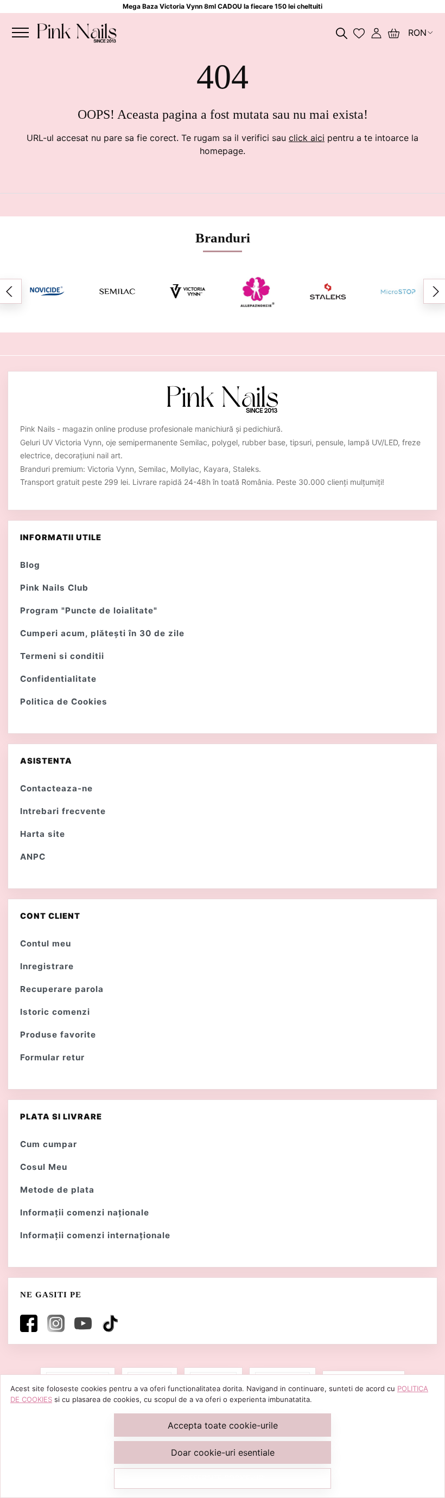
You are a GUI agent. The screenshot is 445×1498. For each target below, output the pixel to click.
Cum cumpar (48, 1144)
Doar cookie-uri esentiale (223, 1452)
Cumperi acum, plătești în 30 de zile (102, 633)
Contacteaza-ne (56, 788)
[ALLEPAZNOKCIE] (257, 292)
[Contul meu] (376, 32)
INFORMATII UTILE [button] (60, 537)
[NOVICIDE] (47, 291)
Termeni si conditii (62, 656)
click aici (307, 137)
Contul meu (45, 943)
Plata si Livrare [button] (61, 1117)
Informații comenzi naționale (84, 1212)
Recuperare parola (62, 989)
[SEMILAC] (117, 291)
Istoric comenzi (55, 1012)
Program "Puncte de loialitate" (88, 610)
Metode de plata (57, 1190)
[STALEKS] (327, 291)
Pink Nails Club (54, 587)
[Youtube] (85, 1323)
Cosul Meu (43, 1167)
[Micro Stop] (398, 292)
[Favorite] (359, 32)
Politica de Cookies (63, 701)
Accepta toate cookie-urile (223, 1425)
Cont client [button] (50, 916)
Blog (30, 565)
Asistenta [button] (46, 761)
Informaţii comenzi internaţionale (95, 1235)
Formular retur (52, 1057)
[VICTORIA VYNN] (187, 291)
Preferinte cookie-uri (222, 1478)
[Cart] (393, 32)
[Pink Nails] (76, 32)
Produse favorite (58, 1034)
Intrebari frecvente (63, 811)
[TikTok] (112, 1323)
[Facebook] (31, 1323)
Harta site (42, 834)
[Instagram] (58, 1323)
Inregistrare (47, 966)
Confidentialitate (58, 679)
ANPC (33, 857)
